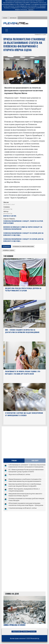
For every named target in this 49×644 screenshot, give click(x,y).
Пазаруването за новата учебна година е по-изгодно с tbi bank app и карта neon (23, 372)
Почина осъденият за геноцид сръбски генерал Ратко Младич (26, 499)
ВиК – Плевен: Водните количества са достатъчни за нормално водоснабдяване (22, 331)
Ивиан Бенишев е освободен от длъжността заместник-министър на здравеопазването (24, 480)
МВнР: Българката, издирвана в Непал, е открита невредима (24, 489)
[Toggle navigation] (6, 30)
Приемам (30, 9)
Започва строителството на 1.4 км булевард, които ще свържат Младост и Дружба (24, 485)
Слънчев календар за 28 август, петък (22, 508)
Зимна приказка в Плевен (14, 625)
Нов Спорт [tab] (35, 461)
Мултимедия (13, 18)
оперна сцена (8, 250)
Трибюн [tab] (14, 461)
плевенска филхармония (23, 246)
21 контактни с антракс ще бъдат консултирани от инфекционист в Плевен (24, 414)
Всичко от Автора (9, 216)
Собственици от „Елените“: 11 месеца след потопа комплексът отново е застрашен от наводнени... (26, 465)
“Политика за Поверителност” (12, 7)
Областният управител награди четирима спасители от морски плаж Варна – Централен (25, 504)
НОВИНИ (5, 18)
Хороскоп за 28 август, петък (19, 474)
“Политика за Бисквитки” (28, 7)
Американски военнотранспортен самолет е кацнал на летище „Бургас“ (25, 494)
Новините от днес (40, 34)
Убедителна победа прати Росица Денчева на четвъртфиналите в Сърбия (23, 289)
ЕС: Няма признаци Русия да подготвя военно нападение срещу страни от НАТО (26, 470)
